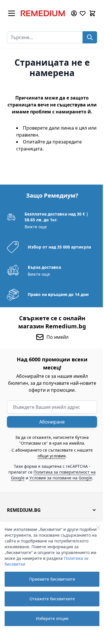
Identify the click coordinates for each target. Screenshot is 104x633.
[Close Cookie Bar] (98, 527)
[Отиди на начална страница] (43, 13)
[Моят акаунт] (73, 13)
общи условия (52, 456)
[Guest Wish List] (82, 13)
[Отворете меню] (11, 13)
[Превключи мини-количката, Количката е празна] (92, 13)
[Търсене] (90, 37)
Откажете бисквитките (52, 598)
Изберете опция (52, 618)
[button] (52, 510)
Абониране (52, 422)
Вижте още (36, 226)
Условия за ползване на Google (60, 478)
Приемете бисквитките (52, 579)
